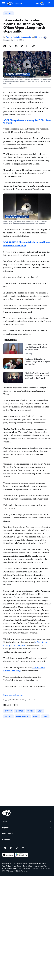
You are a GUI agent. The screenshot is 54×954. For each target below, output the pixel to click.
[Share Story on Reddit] (16, 46)
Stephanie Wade (13, 37)
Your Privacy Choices (20, 863)
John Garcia (26, 37)
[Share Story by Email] (28, 46)
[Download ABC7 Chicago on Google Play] (22, 855)
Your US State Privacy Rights (11, 866)
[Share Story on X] (10, 46)
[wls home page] (6, 813)
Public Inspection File (9, 868)
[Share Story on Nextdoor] (22, 46)
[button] (3, 3)
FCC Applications (24, 868)
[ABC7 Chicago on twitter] (10, 848)
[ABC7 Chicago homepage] (10, 3)
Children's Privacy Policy (37, 863)
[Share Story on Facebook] (5, 46)
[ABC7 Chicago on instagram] (16, 848)
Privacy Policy (6, 863)
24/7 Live (18, 3)
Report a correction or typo (13, 695)
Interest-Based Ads (40, 866)
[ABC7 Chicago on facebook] (4, 848)
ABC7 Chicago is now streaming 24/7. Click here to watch (26, 121)
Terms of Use (27, 866)
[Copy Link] (33, 46)
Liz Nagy (38, 37)
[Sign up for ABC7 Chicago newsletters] (22, 848)
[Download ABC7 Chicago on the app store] (8, 855)
